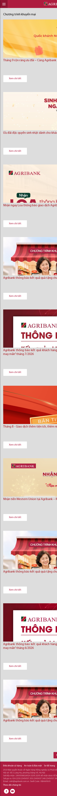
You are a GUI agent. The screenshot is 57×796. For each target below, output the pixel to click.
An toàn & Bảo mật (33, 766)
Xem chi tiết (15, 78)
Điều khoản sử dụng (12, 766)
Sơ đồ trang (49, 766)
